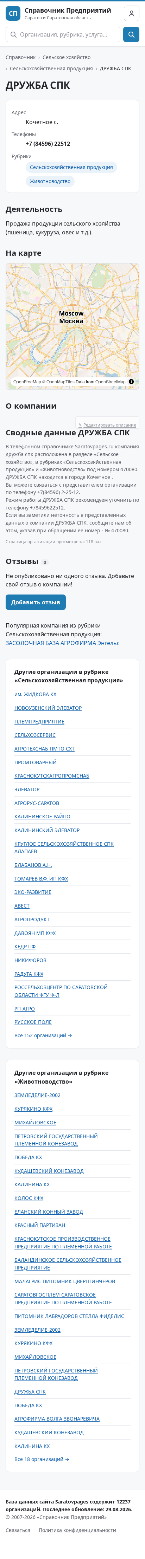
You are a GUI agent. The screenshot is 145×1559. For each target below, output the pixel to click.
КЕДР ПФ (25, 946)
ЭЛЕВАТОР (26, 789)
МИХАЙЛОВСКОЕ (35, 1122)
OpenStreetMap (110, 381)
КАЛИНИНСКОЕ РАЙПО (42, 816)
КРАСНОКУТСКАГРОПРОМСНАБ (51, 775)
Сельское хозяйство (66, 57)
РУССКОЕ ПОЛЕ (33, 1022)
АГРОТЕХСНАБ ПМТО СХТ (44, 748)
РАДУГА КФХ (28, 973)
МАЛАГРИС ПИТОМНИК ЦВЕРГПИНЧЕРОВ (64, 1281)
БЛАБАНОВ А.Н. (33, 865)
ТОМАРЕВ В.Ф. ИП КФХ (41, 878)
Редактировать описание (107, 425)
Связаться (18, 1530)
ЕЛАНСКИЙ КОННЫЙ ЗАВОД (48, 1211)
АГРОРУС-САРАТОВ (36, 803)
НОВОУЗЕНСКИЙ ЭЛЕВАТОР (48, 707)
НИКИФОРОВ (30, 960)
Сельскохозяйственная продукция (51, 68)
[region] (72, 326)
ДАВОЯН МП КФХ (35, 933)
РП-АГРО (24, 1008)
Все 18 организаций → (41, 1459)
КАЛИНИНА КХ (32, 1184)
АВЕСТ (22, 905)
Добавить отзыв (35, 602)
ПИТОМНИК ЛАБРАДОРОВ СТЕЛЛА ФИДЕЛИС (69, 1316)
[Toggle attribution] (131, 381)
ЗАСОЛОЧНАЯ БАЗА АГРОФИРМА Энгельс (63, 643)
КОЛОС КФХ (28, 1198)
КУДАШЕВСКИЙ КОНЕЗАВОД (49, 1171)
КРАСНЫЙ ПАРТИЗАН (39, 1225)
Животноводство (50, 181)
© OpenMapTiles (58, 381)
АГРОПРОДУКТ (32, 919)
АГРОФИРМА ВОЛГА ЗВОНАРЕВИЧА (57, 1418)
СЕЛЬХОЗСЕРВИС (35, 735)
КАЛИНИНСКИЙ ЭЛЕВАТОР (47, 830)
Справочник (21, 57)
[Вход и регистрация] (131, 13)
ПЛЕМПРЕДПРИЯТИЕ (39, 721)
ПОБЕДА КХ (28, 1157)
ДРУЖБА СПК (30, 1391)
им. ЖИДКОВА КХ (35, 694)
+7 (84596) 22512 (48, 144)
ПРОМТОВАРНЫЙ (35, 762)
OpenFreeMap (27, 381)
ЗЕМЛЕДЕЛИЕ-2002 (37, 1095)
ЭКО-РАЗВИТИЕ (32, 892)
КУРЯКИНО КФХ (33, 1108)
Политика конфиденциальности (77, 1530)
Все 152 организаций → (43, 1035)
